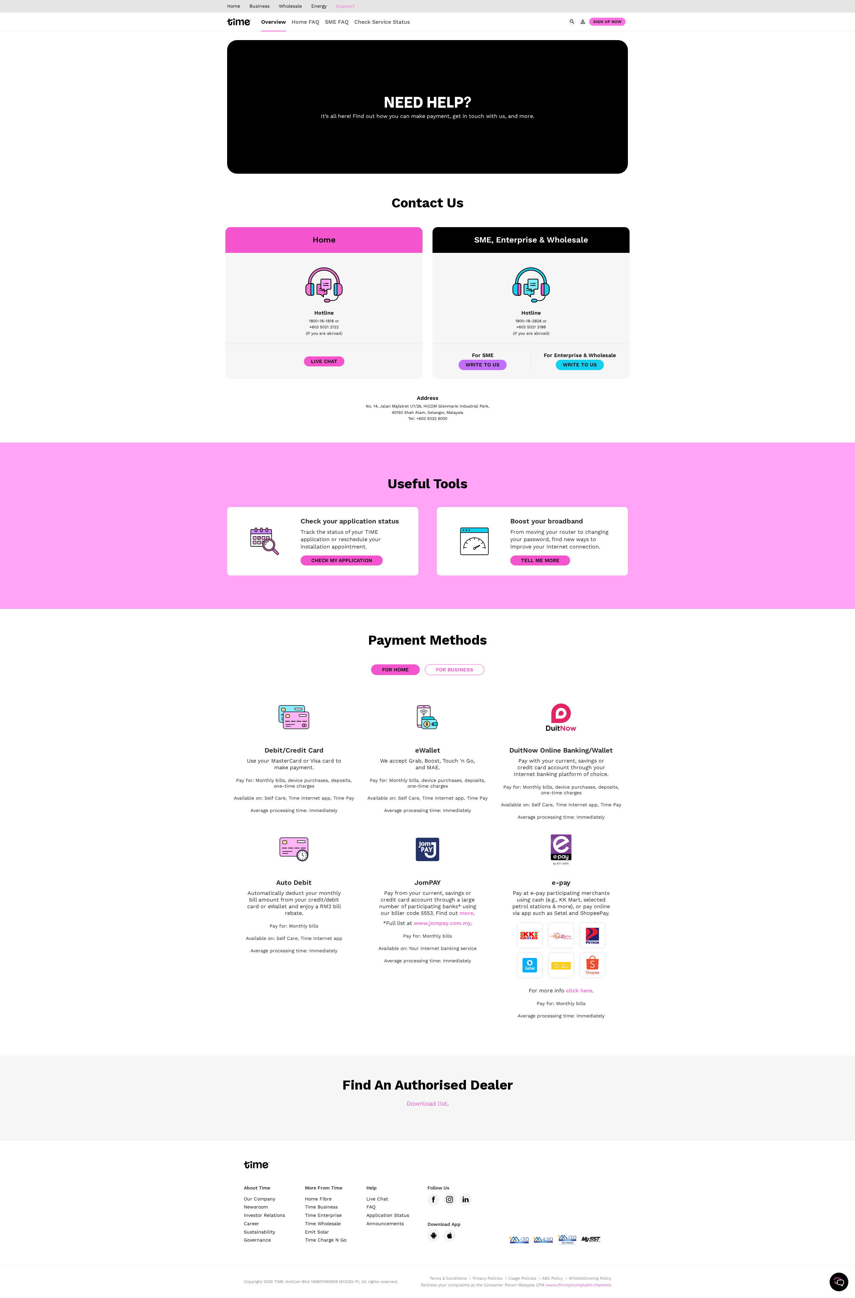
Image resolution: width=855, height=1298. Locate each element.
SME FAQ (337, 22)
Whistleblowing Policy (590, 1278)
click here (579, 990)
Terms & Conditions (448, 1278)
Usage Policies (522, 1278)
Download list (426, 1103)
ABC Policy (552, 1278)
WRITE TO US (483, 365)
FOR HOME (395, 670)
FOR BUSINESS (454, 670)
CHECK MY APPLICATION (341, 560)
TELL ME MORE (540, 560)
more (466, 913)
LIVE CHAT (324, 361)
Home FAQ (305, 22)
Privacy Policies (487, 1278)
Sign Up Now (607, 21)
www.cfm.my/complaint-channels (578, 1285)
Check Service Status (382, 22)
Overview (273, 22)
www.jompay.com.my (442, 923)
